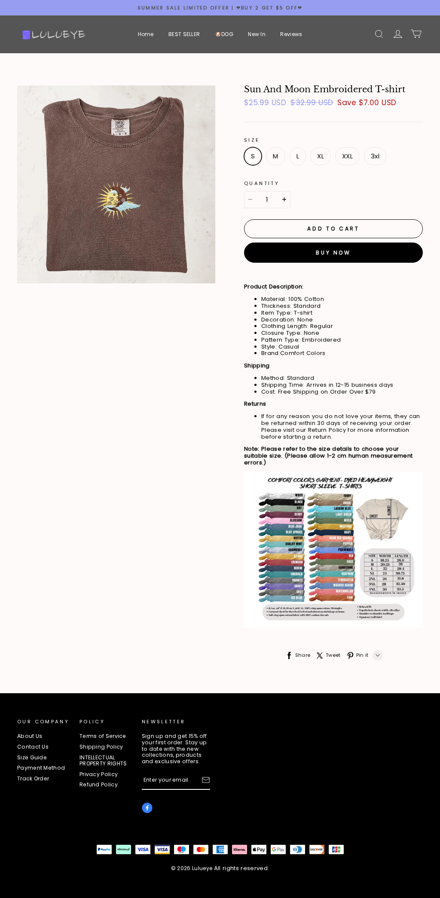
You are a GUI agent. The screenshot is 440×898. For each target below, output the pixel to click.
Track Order (33, 779)
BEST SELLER (184, 34)
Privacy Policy (98, 774)
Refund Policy (98, 785)
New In (257, 34)
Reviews (291, 34)
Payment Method (41, 768)
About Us (29, 736)
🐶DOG (224, 34)
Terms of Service (102, 736)
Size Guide (32, 758)
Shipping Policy (101, 747)
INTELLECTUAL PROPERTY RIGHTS (103, 761)
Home (146, 34)
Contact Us (33, 747)
